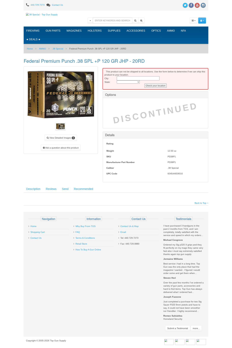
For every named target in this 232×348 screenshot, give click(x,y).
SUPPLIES (114, 30)
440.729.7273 (38, 5)
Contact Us (57, 5)
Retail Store (81, 243)
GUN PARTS (53, 30)
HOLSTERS (95, 30)
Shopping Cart (37, 232)
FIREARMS (32, 30)
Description (33, 189)
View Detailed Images (61, 137)
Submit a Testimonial (177, 328)
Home (30, 48)
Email (123, 232)
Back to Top (201, 203)
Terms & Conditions (85, 238)
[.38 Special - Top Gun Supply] (42, 14)
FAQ (77, 232)
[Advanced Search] (141, 21)
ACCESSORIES (136, 30)
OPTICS (156, 30)
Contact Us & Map (129, 226)
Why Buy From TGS (85, 226)
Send (65, 189)
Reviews (51, 189)
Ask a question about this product (62, 147)
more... (196, 328)
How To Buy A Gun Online (88, 249)
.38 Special (57, 48)
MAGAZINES (74, 30)
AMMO (171, 30)
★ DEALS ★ (33, 39)
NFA (183, 30)
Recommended (83, 189)
